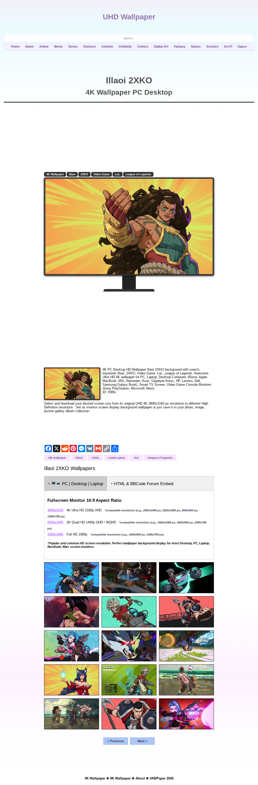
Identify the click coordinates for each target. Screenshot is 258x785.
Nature (196, 46)
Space (242, 46)
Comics (142, 46)
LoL (117, 174)
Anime (44, 46)
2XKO (84, 174)
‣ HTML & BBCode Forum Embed (142, 483)
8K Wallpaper (120, 778)
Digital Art (161, 46)
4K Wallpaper (55, 174)
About (140, 778)
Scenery (212, 46)
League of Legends (138, 174)
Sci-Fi (228, 46)
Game (29, 46)
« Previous (115, 741)
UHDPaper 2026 (162, 778)
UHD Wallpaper (129, 17)
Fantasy (179, 46)
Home (15, 46)
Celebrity (125, 46)
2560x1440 (55, 522)
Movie (58, 46)
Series (73, 46)
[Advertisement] (129, 327)
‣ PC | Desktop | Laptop (75, 483)
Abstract (89, 46)
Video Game (101, 174)
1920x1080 (55, 534)
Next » (142, 741)
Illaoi (72, 174)
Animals (107, 46)
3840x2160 (55, 510)
